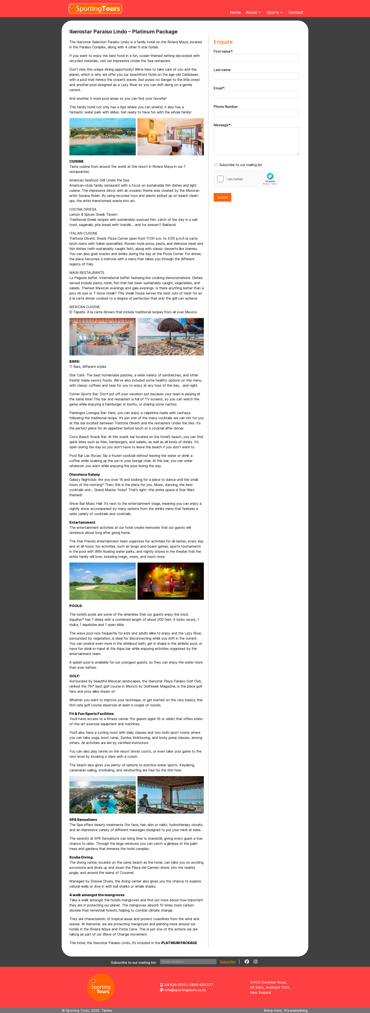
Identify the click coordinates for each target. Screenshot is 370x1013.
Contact (296, 12)
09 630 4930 (175, 985)
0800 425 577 (201, 985)
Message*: (222, 125)
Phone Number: (226, 106)
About (251, 12)
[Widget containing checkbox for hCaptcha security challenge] (246, 179)
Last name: (222, 70)
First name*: (223, 51)
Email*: (219, 88)
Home (235, 12)
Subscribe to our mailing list (240, 165)
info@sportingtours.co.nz (185, 990)
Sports (273, 12)
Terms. (107, 1010)
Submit (222, 197)
